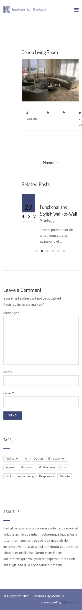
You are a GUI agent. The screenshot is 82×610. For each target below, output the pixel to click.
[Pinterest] (40, 140)
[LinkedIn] (48, 140)
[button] (36, 251)
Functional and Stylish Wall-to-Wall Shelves (58, 214)
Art (26, 458)
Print (8, 476)
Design (38, 458)
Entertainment (57, 458)
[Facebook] (32, 140)
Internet (10, 467)
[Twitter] (25, 140)
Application (12, 458)
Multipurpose (47, 467)
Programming (25, 476)
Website (64, 476)
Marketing (27, 467)
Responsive (46, 476)
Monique (31, 118)
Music (64, 467)
